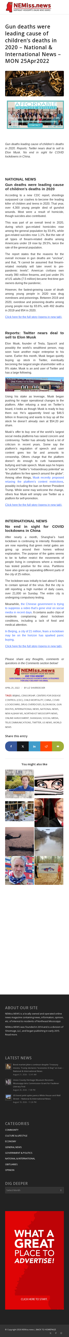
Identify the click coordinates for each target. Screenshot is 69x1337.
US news (47, 722)
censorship (28, 695)
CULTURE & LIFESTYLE (16, 1135)
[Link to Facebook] (56, 1333)
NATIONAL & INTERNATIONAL (20, 1158)
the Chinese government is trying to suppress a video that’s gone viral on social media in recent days (34, 608)
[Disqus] (34, 940)
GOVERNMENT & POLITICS (18, 1152)
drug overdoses (31, 704)
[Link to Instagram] (61, 1333)
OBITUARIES (11, 1164)
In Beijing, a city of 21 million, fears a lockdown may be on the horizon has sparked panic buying (34, 635)
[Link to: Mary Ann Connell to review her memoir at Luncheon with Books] (19, 784)
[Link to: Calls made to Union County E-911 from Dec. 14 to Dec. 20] (48, 784)
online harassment (17, 718)
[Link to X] (50, 1333)
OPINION (9, 1170)
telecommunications (18, 722)
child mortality (33, 700)
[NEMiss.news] (28, 7)
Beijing (16, 695)
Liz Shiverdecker (36, 687)
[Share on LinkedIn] (34, 746)
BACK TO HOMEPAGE (46, 1329)
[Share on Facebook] (11, 746)
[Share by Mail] (58, 746)
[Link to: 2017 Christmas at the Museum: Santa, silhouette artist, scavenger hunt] (19, 812)
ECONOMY (10, 1141)
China (47, 700)
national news (49, 709)
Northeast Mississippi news (41, 713)
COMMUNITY (11, 1129)
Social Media (50, 718)
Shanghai (36, 718)
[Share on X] (23, 746)
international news (27, 709)
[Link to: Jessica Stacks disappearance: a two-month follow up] (48, 841)
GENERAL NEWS (13, 1147)
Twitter (36, 722)
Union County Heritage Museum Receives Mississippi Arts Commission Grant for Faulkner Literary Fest (36, 1083)
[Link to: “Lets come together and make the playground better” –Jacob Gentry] (48, 870)
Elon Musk (49, 704)
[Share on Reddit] (46, 746)
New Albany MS (14, 713)
